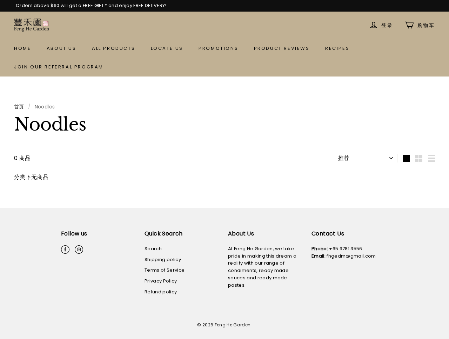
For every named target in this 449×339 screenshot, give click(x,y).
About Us (61, 48)
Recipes (337, 48)
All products (113, 48)
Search (153, 248)
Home (22, 48)
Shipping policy (163, 259)
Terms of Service (165, 270)
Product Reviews (282, 48)
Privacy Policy (161, 281)
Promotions (218, 48)
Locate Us (167, 48)
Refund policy (161, 291)
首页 (19, 106)
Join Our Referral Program (58, 67)
